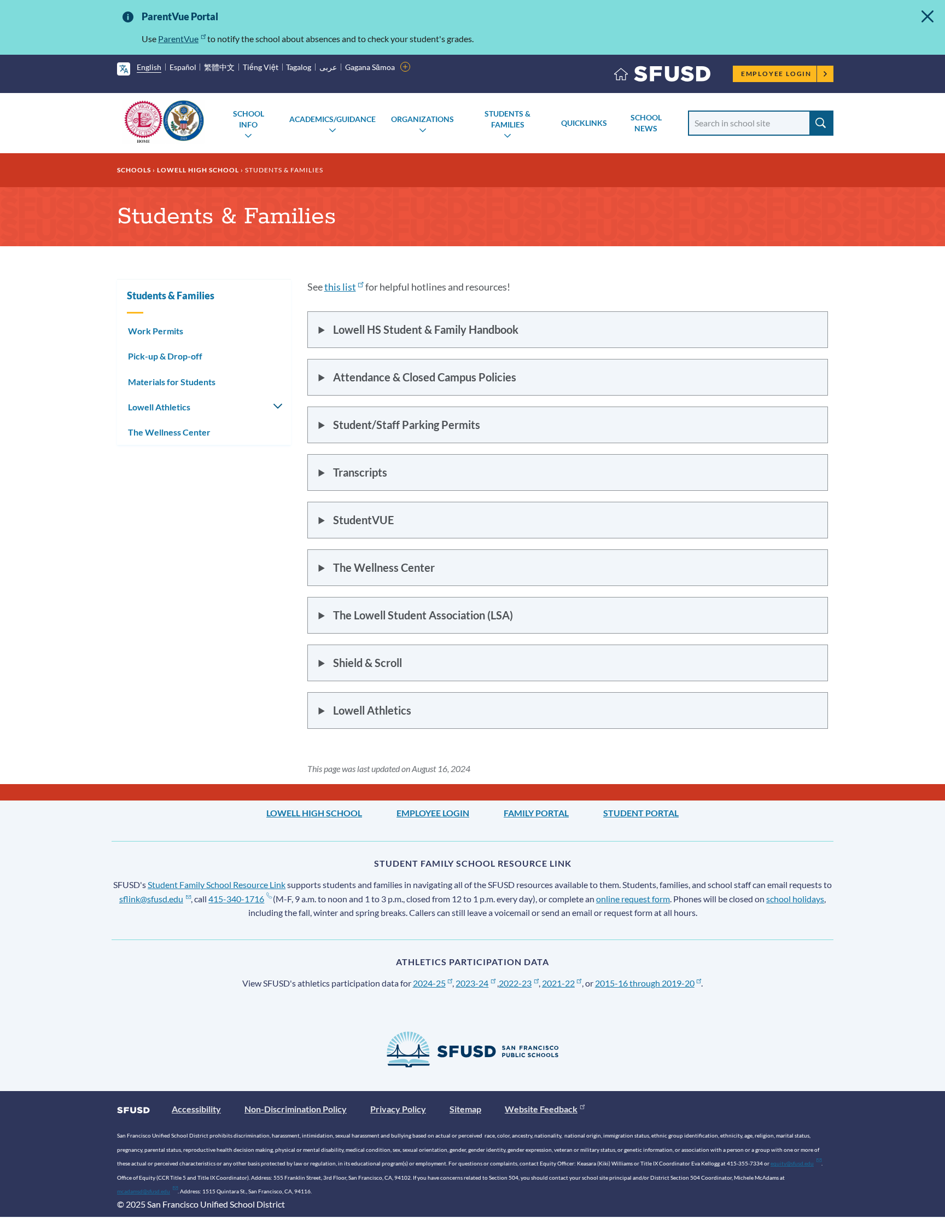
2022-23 (515, 983)
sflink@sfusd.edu (151, 899)
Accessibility (196, 1109)
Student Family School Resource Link (216, 884)
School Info (248, 119)
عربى (328, 67)
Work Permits (155, 331)
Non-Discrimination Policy (295, 1109)
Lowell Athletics (159, 407)
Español (183, 67)
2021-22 (558, 983)
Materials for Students (171, 381)
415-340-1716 (236, 899)
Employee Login (776, 73)
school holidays (795, 899)
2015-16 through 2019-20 (645, 983)
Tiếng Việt (260, 67)
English (149, 67)
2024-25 (429, 983)
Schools (134, 170)
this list (340, 287)
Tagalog (298, 67)
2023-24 (472, 983)
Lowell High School (198, 170)
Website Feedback (541, 1109)
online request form (633, 899)
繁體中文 (219, 67)
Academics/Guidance (332, 119)
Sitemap (465, 1109)
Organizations (422, 119)
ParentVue (178, 38)
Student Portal (641, 813)
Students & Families (507, 119)
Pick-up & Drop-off (165, 356)
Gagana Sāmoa (370, 67)
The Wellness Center (169, 432)
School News (646, 123)
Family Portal (536, 813)
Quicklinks (584, 122)
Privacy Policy (398, 1109)
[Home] (662, 76)
